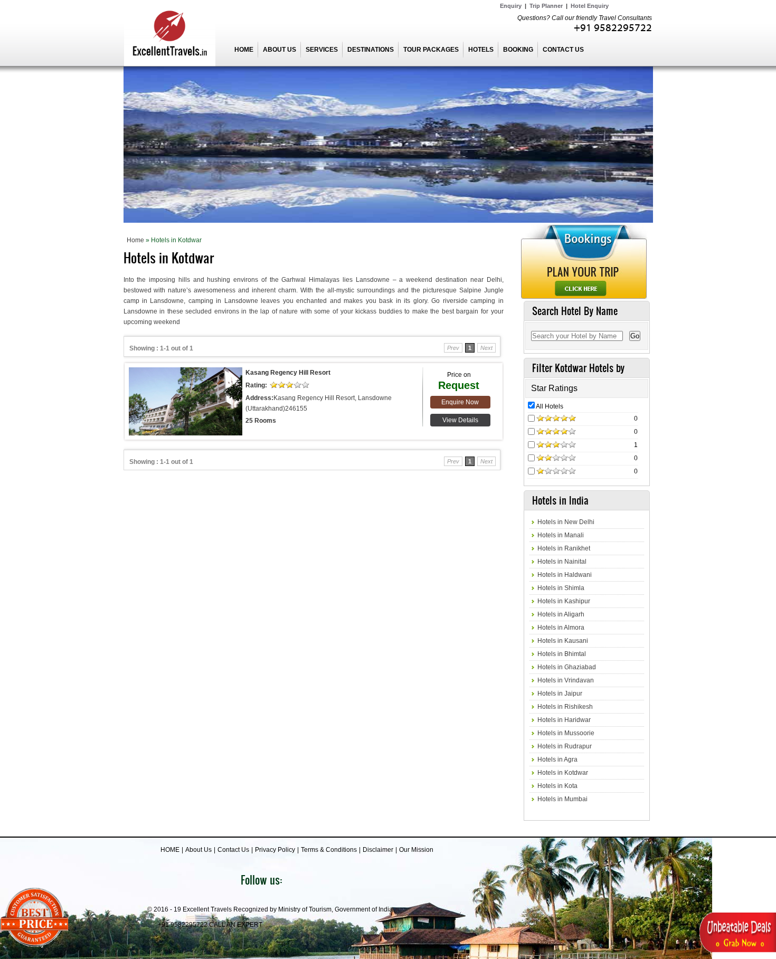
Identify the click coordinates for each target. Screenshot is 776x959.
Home (135, 240)
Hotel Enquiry (590, 6)
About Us (198, 849)
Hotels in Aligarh (560, 614)
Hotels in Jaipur (559, 693)
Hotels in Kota (557, 786)
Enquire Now (460, 402)
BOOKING (518, 49)
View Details (460, 420)
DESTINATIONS (370, 49)
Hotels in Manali (560, 535)
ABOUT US (279, 49)
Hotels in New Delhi (565, 522)
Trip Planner (546, 6)
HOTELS (481, 49)
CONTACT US (563, 49)
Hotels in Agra (557, 759)
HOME (243, 49)
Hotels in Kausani (562, 640)
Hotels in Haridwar (564, 720)
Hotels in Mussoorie (565, 733)
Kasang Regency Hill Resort (287, 372)
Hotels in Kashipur (563, 601)
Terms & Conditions (329, 849)
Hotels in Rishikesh (565, 706)
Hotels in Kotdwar (562, 772)
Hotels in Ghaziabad (566, 667)
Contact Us (233, 849)
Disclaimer (378, 849)
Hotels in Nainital (561, 561)
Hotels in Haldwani (564, 574)
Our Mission (416, 849)
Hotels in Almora (560, 627)
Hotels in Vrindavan (565, 680)
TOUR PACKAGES (431, 49)
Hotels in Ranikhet (563, 548)
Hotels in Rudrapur (564, 746)
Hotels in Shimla (560, 588)
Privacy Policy (275, 849)
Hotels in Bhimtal (561, 654)
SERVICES (322, 49)
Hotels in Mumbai (562, 799)
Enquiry (511, 6)
